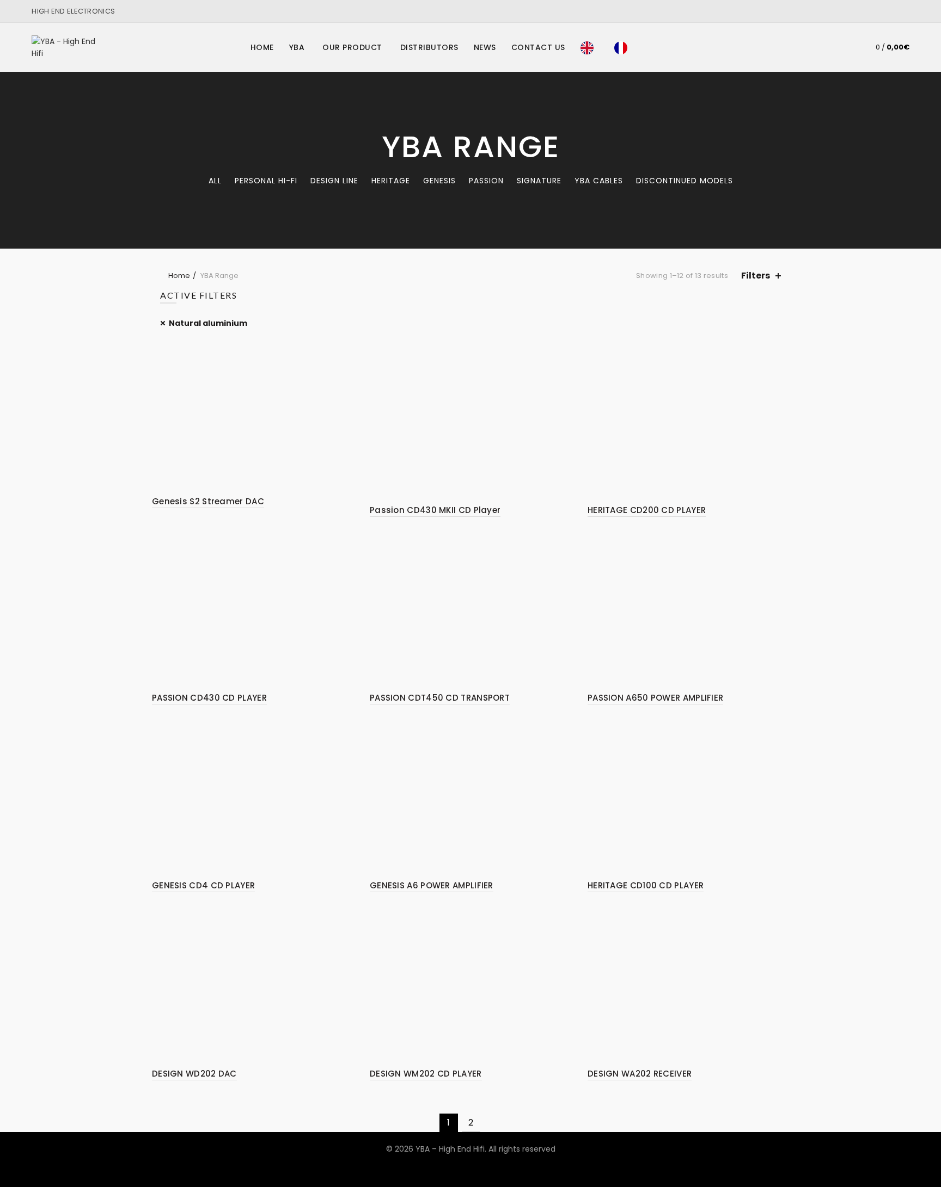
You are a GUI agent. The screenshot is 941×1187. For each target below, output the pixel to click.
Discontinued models (684, 180)
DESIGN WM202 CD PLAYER (426, 1073)
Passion (486, 180)
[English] (589, 47)
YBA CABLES (599, 180)
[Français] (623, 47)
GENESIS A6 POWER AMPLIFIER (431, 885)
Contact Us (538, 47)
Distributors (429, 47)
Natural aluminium (208, 323)
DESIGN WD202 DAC (194, 1073)
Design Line (334, 180)
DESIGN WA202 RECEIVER (640, 1073)
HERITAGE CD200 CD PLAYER (647, 510)
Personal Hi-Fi (266, 180)
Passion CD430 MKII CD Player (435, 510)
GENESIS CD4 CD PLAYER (203, 885)
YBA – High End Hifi (450, 1148)
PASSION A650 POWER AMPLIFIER (655, 697)
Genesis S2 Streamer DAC (208, 501)
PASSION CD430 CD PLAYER (209, 697)
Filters (755, 275)
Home (262, 47)
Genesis (439, 180)
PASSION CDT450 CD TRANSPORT (440, 697)
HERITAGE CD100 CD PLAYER (646, 885)
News (485, 47)
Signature (539, 180)
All (215, 180)
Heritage (390, 180)
